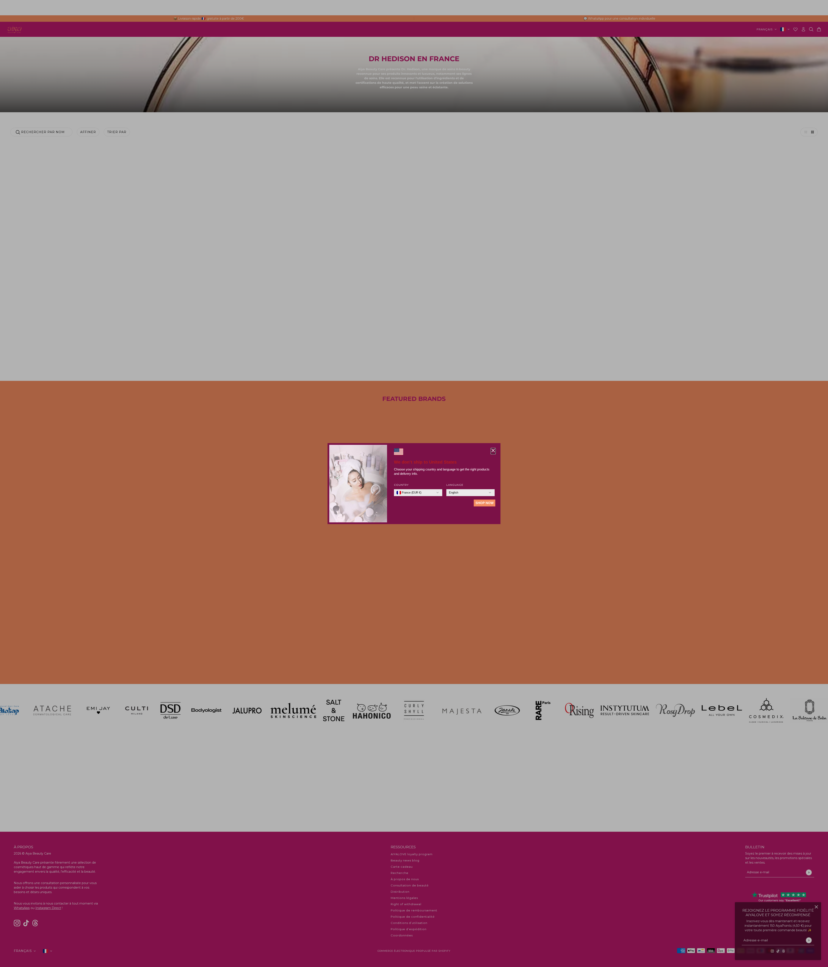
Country (401, 484)
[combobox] (409, 493)
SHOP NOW (484, 503)
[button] (493, 451)
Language (454, 484)
